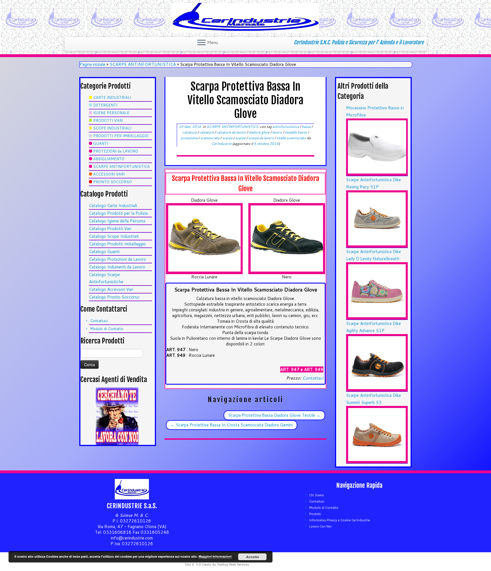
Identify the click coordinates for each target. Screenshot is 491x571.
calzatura (189, 132)
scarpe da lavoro (261, 138)
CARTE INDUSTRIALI (112, 97)
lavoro (277, 132)
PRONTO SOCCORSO (112, 181)
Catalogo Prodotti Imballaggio (117, 244)
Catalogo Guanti (104, 252)
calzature (207, 132)
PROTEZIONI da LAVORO (115, 151)
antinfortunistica (286, 126)
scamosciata (210, 138)
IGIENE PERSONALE (111, 112)
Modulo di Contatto (106, 328)
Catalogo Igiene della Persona (117, 221)
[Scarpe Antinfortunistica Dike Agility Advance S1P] (377, 362)
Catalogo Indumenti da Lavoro (117, 267)
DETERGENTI (105, 105)
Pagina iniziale (92, 64)
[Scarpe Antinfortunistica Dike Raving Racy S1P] (377, 219)
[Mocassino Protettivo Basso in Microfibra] (377, 147)
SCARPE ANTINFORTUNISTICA (143, 64)
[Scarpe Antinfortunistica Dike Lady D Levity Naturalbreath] (377, 290)
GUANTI (100, 143)
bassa (306, 126)
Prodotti (315, 514)
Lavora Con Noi (320, 526)
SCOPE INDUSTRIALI (112, 128)
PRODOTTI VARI (108, 120)
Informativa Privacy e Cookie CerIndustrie (339, 520)
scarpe (240, 138)
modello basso (296, 132)
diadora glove (259, 132)
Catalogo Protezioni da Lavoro (117, 259)
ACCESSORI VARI (109, 174)
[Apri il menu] (201, 43)
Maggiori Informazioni (215, 556)
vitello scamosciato (291, 138)
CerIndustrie (221, 143)
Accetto (252, 556)
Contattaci (99, 320)
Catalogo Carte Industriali (113, 206)
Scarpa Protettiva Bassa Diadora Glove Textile (274, 415)
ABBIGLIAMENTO (108, 158)
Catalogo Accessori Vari (111, 289)
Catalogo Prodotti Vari (110, 229)
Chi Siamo (316, 495)
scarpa (227, 138)
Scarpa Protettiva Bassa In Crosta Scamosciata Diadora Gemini (231, 425)
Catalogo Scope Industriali (114, 236)
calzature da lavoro (232, 132)
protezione (189, 138)
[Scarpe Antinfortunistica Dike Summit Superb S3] (377, 434)
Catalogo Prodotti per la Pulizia (118, 213)
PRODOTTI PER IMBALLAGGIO (121, 135)
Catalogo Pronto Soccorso (114, 297)
